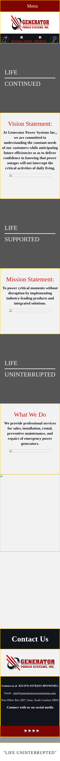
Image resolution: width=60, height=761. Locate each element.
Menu (32, 5)
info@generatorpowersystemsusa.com (34, 693)
